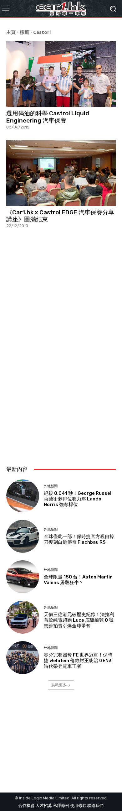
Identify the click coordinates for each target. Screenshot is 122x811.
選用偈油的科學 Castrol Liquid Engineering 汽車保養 (47, 117)
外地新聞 (51, 486)
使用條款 (78, 805)
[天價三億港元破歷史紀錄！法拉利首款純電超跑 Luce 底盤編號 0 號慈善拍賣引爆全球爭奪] (22, 617)
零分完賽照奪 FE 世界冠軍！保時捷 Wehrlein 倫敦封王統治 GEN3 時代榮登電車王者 (78, 660)
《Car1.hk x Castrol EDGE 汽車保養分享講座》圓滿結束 (60, 216)
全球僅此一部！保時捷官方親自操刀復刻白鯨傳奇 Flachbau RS (79, 539)
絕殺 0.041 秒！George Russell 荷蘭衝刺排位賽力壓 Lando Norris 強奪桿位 (78, 498)
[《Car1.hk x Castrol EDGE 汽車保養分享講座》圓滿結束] (61, 173)
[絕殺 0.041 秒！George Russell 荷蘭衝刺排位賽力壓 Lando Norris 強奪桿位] (22, 495)
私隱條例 (61, 805)
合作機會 (26, 805)
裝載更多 (58, 685)
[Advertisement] (61, 391)
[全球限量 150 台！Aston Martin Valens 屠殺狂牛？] (22, 576)
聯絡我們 (95, 805)
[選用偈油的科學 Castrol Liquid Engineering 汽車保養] (61, 74)
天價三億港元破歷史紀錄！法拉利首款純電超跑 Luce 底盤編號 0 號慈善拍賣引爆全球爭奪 (79, 620)
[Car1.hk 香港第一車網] (61, 8)
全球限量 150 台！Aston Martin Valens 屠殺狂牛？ (78, 579)
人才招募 (44, 805)
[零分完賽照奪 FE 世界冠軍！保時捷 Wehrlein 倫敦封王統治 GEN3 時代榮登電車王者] (22, 657)
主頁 (11, 32)
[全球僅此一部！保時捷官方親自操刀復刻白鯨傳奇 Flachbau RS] (22, 536)
